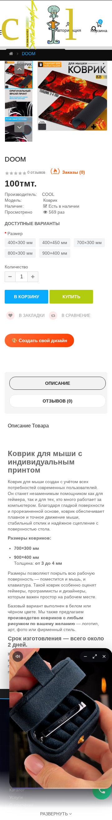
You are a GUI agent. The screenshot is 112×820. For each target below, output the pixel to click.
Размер (15, 233)
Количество (16, 267)
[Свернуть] (85, 656)
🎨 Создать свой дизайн (39, 340)
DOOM (28, 53)
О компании (21, 804)
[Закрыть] (104, 656)
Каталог (17, 789)
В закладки (31, 315)
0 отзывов (36, 172)
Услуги (16, 797)
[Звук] (17, 656)
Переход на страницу (60, 775)
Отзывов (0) (57, 400)
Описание (57, 383)
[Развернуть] (94, 656)
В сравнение (75, 315)
